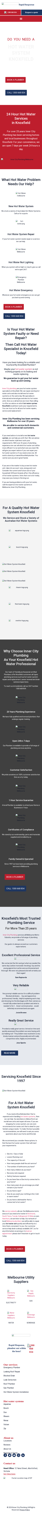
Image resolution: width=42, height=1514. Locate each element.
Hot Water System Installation (16, 1392)
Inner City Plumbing (10, 935)
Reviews (7, 1445)
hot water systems (28, 1116)
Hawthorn (6, 1219)
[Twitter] (9, 1455)
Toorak (14, 1216)
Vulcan (6, 1424)
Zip (5, 1428)
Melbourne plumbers (14, 1221)
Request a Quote (11, 1453)
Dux (5, 1412)
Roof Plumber (9, 1384)
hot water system (23, 369)
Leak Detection (10, 1380)
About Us (7, 1449)
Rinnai (6, 1420)
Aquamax (7, 1404)
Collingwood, (22, 1216)
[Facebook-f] (5, 1455)
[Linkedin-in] (23, 1455)
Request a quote (31, 12)
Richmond (31, 1214)
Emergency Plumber (12, 1367)
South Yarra (6, 1216)
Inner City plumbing (9, 388)
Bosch (6, 1408)
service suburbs (11, 1211)
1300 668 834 (12, 12)
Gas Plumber (9, 1388)
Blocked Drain (9, 1376)
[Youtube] (14, 1455)
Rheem (6, 1416)
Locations (8, 1441)
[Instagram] (18, 1455)
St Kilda (30, 1216)
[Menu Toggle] (21, 18)
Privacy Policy (25, 1510)
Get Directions (9, 1474)
